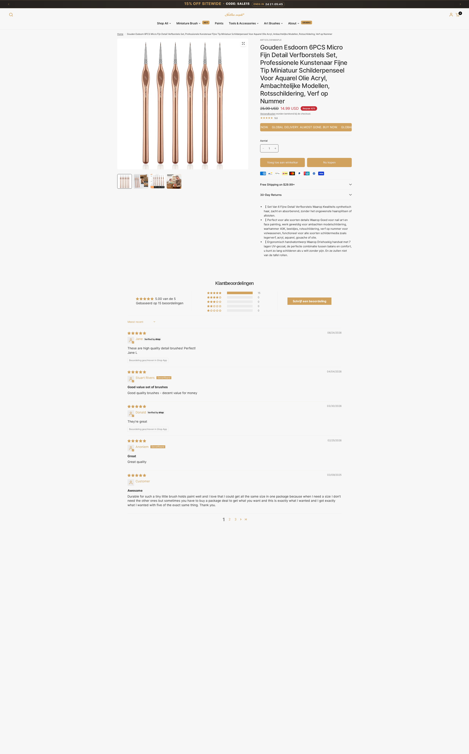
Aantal (264, 140)
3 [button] (235, 519)
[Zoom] (243, 43)
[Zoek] (12, 14)
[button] (214, 293)
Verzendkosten (268, 113)
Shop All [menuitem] (162, 23)
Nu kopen (329, 162)
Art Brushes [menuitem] (272, 23)
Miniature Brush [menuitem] (187, 23)
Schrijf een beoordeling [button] (309, 301)
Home (120, 34)
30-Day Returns (271, 195)
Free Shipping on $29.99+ (277, 184)
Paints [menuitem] (219, 23)
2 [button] (229, 519)
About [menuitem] (292, 23)
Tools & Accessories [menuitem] (242, 23)
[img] (137, 333)
